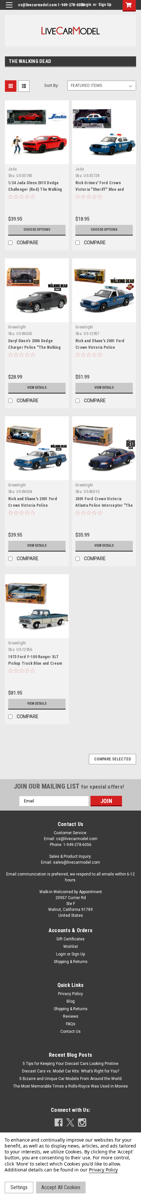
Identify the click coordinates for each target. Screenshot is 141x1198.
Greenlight (17, 327)
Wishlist (70, 946)
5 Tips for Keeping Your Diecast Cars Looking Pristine (70, 1063)
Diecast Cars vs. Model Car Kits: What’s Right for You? (70, 1071)
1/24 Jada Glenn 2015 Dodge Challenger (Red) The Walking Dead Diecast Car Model (35, 189)
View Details (37, 387)
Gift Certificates (70, 939)
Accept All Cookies (60, 1187)
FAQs (70, 1024)
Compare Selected (112, 759)
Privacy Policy (70, 994)
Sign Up (104, 4)
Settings (19, 1187)
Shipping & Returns (71, 961)
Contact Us (70, 1031)
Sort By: (51, 85)
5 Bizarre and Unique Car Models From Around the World (70, 1078)
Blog (71, 1001)
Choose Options (37, 229)
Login (86, 4)
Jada (12, 169)
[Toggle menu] (9, 9)
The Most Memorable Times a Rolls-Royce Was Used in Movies (70, 1086)
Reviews (70, 1016)
